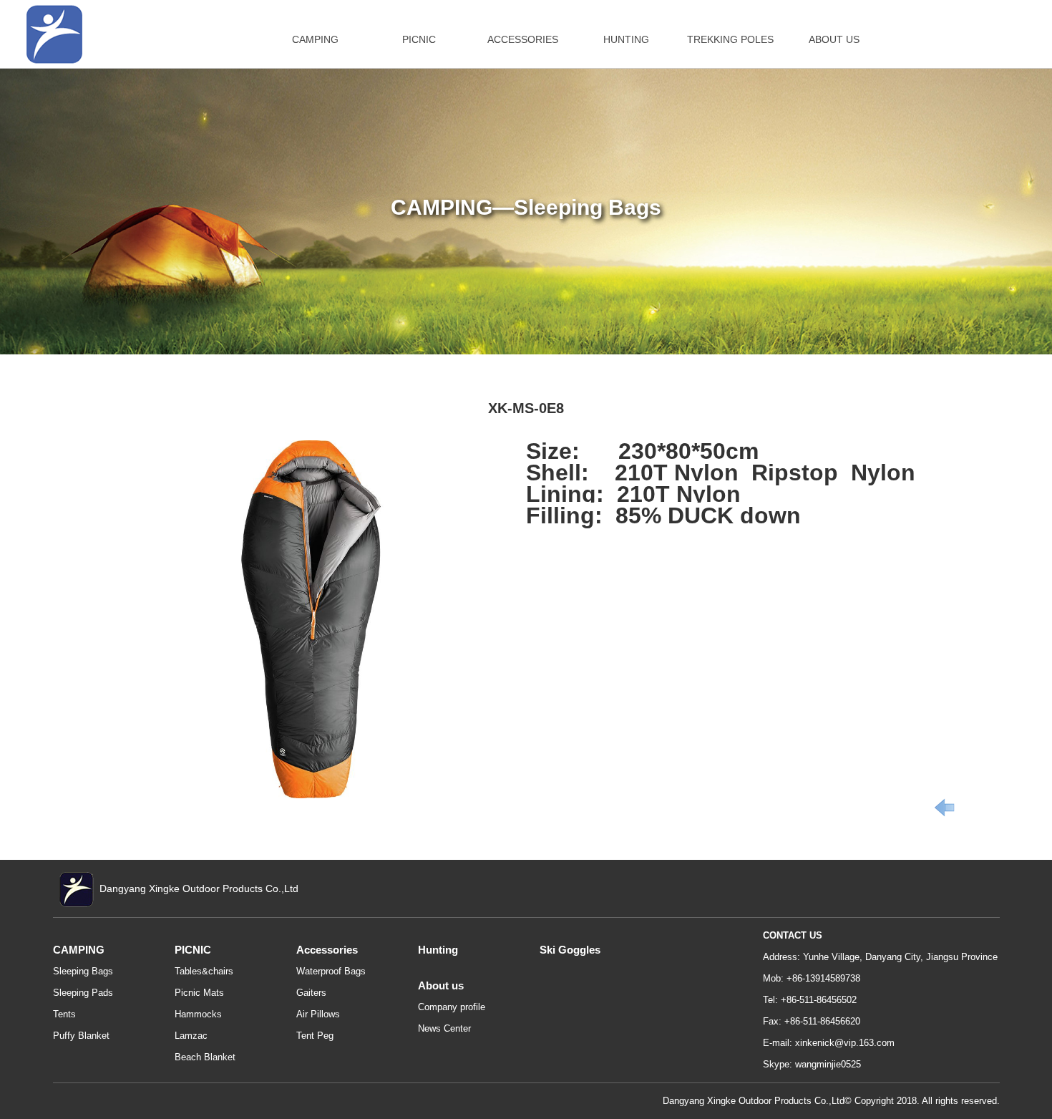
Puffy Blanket (81, 1035)
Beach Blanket (205, 1057)
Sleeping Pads (83, 992)
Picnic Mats (199, 992)
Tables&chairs (204, 971)
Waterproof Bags (331, 971)
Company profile (451, 1007)
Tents (64, 1014)
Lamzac (191, 1035)
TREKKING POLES (730, 39)
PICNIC (419, 39)
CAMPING (315, 39)
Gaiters (311, 992)
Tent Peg (314, 1035)
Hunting (438, 950)
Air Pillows (318, 1014)
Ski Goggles (570, 950)
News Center (444, 1028)
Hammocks (198, 1014)
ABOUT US (834, 39)
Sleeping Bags (83, 971)
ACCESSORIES (522, 39)
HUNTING (626, 39)
